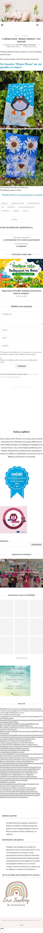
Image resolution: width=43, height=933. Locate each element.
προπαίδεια (12, 788)
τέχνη (12, 793)
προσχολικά (5, 211)
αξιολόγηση (9, 737)
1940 (4, 709)
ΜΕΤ (23, 726)
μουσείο (13, 778)
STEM (17, 716)
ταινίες (16, 793)
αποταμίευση (17, 737)
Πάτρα (33, 728)
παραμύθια (17, 784)
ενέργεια (19, 758)
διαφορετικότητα (17, 750)
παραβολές (9, 784)
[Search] (41, 25)
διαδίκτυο (39, 746)
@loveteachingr (21, 658)
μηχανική (30, 777)
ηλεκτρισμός (19, 763)
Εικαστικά (4, 203)
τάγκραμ (7, 793)
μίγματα (10, 771)
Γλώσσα (20, 720)
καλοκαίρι (5, 767)
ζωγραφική (5, 763)
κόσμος (21, 769)
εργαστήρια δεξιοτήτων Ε (9, 762)
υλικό (32, 793)
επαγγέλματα (37, 758)
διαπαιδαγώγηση (12, 748)
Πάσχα (28, 728)
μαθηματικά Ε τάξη (9, 775)
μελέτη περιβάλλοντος (26, 207)
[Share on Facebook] (24, 219)
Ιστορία (25, 724)
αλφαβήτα (15, 735)
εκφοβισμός (12, 758)
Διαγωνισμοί (27, 720)
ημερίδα (26, 763)
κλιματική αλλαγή (28, 767)
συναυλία (8, 792)
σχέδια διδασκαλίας (17, 792)
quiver (8, 715)
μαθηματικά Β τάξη (9, 773)
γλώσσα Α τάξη (23, 739)
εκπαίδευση (35, 754)
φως (6, 797)
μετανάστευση (22, 777)
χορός (21, 797)
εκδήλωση (27, 754)
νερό (30, 778)
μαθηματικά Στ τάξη (22, 775)
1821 (1, 709)
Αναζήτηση (4, 541)
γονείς (5, 743)
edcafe (37, 711)
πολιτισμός (13, 786)
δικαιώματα (9, 752)
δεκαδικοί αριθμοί (12, 745)
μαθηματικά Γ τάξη (22, 773)
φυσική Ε (25, 795)
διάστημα (33, 746)
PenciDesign (37, 920)
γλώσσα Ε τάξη (18, 741)
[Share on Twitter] (26, 219)
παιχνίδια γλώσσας (14, 780)
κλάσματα (19, 767)
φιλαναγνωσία (8, 795)
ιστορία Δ (14, 765)
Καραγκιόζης (17, 726)
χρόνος (25, 211)
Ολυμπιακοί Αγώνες (19, 728)
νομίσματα (35, 778)
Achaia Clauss (11, 709)
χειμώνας (16, 211)
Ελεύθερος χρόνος (17, 203)
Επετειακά (13, 724)
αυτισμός (25, 737)
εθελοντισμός (15, 754)
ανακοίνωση (30, 735)
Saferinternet (10, 716)
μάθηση (34, 769)
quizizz (15, 715)
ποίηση (7, 786)
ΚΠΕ (29, 724)
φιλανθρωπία (17, 795)
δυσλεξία (8, 754)
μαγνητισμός (23, 771)
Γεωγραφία (13, 720)
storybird (22, 716)
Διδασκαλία (35, 720)
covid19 (24, 711)
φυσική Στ (31, 795)
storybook (29, 716)
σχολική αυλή (28, 792)
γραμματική (11, 743)
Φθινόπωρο (39, 731)
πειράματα (24, 784)
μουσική (19, 778)
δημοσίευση (20, 746)
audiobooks (33, 709)
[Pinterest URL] (21, 608)
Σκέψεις (16, 731)
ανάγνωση (22, 735)
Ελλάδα (7, 724)
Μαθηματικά (8, 728)
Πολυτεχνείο (7, 730)
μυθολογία (25, 778)
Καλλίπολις (9, 726)
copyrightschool (16, 711)
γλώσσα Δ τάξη (8, 741)
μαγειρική (16, 771)
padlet (12, 713)
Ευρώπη (20, 724)
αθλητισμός (8, 735)
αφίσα (40, 737)
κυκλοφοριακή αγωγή (12, 769)
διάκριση (27, 746)
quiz (11, 715)
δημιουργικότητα (10, 746)
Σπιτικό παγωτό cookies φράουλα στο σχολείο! (21, 573)
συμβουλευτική (10, 790)
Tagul (35, 716)
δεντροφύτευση (23, 745)
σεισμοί (26, 788)
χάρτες (10, 797)
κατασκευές (11, 207)
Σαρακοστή (10, 731)
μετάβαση (13, 777)
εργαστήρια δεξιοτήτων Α (14, 760)
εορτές (24, 758)
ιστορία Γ (8, 765)
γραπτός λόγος (20, 743)
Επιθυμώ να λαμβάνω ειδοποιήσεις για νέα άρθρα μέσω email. (19, 361)
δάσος (27, 743)
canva (7, 711)
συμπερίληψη (19, 790)
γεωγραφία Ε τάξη (12, 739)
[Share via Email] (31, 219)
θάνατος (32, 763)
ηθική (13, 763)
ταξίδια (21, 793)
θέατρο (37, 763)
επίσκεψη (29, 758)
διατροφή (8, 750)
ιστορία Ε (20, 765)
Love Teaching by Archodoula (25, 45)
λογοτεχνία (28, 769)
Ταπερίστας (23, 731)
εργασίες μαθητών (34, 203)
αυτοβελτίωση (33, 737)
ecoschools (31, 711)
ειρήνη (22, 754)
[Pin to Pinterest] (29, 219)
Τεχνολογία (31, 731)
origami (7, 713)
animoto (26, 709)
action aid (19, 709)
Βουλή (7, 720)
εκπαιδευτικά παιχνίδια (12, 756)
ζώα (2, 207)
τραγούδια (26, 793)
